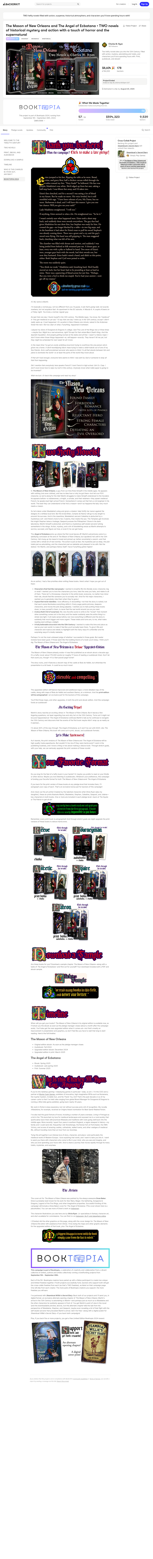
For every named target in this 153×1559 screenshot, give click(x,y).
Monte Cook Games (47, 1094)
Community (41, 130)
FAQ (51, 130)
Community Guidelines (80, 1379)
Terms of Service (95, 1379)
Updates (29, 130)
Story (5, 130)
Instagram (75, 1208)
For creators (121, 4)
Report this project (63, 1381)
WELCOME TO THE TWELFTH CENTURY (12, 141)
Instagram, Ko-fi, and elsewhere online (91, 1216)
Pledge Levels (16, 130)
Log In (134, 4)
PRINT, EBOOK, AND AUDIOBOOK (12, 153)
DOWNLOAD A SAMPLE (13, 160)
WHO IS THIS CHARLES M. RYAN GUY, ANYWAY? (13, 171)
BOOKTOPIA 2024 (11, 179)
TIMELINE (8, 164)
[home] (11, 4)
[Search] (78, 4)
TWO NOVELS (9, 148)
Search (147, 130)
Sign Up (144, 4)
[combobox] (57, 4)
